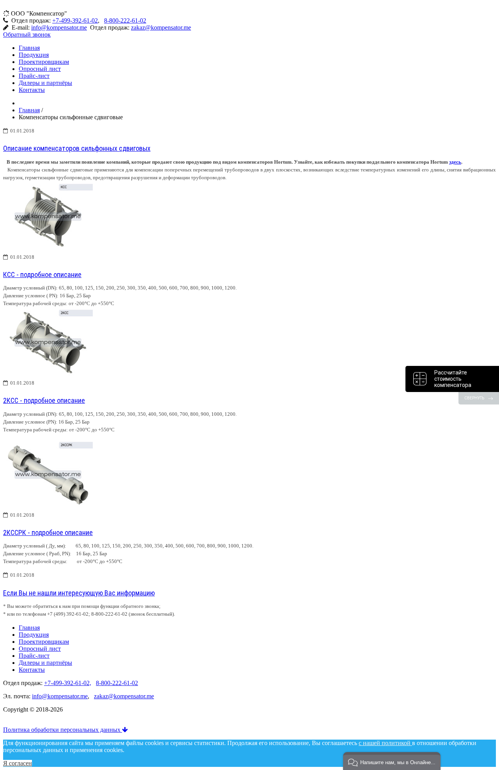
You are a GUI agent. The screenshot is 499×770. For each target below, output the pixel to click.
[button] (392, 761)
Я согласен (17, 763)
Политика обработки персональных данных (62, 729)
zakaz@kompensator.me (161, 27)
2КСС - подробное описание (44, 400)
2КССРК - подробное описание (48, 532)
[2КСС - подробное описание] (48, 375)
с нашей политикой (385, 743)
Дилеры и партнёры (45, 82)
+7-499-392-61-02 (75, 20)
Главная (29, 47)
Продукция (34, 54)
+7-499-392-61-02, (67, 683)
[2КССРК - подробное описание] (48, 507)
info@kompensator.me (59, 27)
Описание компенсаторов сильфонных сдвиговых (76, 148)
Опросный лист (40, 68)
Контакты (32, 90)
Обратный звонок (27, 34)
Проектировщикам (44, 61)
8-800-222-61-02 (125, 20)
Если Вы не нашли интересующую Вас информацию (79, 593)
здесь (455, 162)
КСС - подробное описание (42, 274)
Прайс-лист (34, 75)
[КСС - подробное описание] (48, 249)
